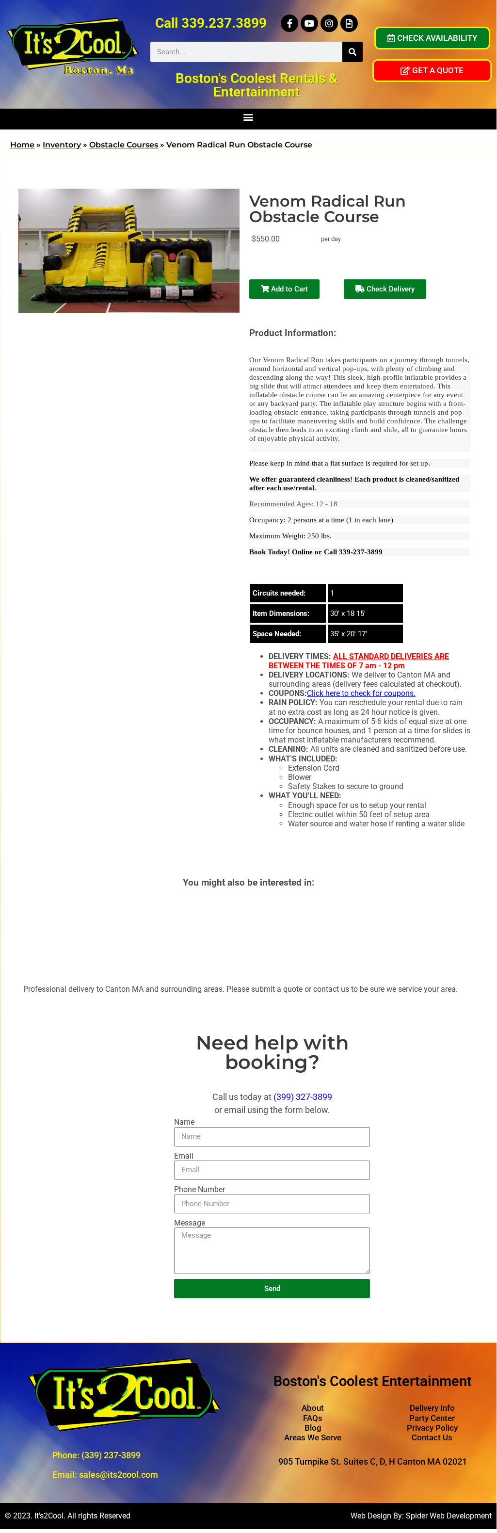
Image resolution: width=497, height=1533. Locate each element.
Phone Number (199, 1189)
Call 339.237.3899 (211, 23)
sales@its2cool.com (118, 1474)
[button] (248, 117)
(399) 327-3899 (302, 1097)
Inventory (62, 144)
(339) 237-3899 (111, 1455)
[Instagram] (329, 23)
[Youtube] (309, 23)
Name (184, 1122)
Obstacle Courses (123, 144)
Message (189, 1222)
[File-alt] (349, 23)
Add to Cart (288, 289)
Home (22, 144)
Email (183, 1156)
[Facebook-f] (289, 23)
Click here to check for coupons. (361, 693)
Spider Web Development (449, 1515)
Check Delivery (390, 289)
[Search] (352, 52)
